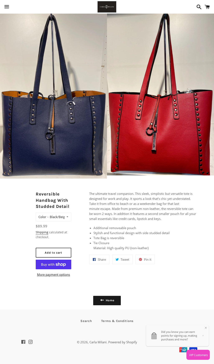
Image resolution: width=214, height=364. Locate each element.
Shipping (42, 232)
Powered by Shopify (122, 342)
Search (86, 321)
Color (42, 217)
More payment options (53, 274)
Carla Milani (98, 342)
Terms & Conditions (117, 321)
